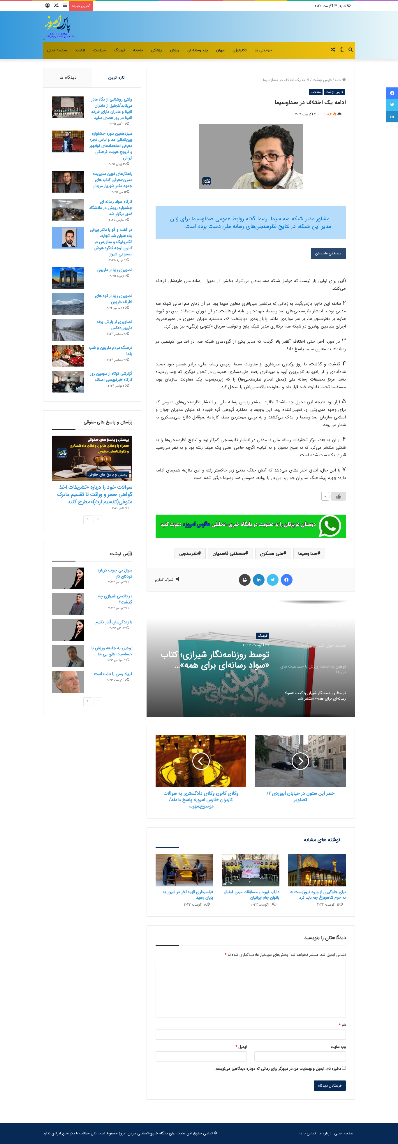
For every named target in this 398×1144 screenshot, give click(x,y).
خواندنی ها (263, 50)
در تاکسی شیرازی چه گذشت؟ (115, 599)
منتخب (316, 92)
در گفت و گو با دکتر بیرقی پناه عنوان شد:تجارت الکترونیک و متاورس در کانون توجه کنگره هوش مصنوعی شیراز (111, 241)
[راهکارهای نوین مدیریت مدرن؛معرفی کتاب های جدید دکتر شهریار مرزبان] (68, 182)
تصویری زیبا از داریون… (113, 270)
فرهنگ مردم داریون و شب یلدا (110, 350)
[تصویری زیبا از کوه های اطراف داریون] (68, 304)
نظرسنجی (188, 553)
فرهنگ (119, 50)
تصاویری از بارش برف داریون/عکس (114, 324)
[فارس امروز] (59, 27)
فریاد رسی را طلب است (113, 674)
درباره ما (325, 1133)
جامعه (138, 50)
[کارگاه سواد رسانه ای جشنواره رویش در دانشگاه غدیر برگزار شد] (68, 210)
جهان (220, 50)
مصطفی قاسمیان (328, 253)
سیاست (99, 50)
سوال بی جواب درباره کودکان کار (115, 573)
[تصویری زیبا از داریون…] (68, 278)
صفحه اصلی (57, 50)
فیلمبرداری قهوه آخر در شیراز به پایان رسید (188, 895)
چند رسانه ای (197, 50)
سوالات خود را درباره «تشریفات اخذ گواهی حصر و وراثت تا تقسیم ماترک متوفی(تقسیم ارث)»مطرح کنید (94, 494)
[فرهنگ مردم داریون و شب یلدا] (68, 356)
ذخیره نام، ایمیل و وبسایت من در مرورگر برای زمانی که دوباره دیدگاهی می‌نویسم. (277, 1069)
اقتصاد (80, 50)
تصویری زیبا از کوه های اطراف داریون (113, 299)
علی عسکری (271, 553)
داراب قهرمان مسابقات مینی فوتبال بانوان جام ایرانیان (251, 895)
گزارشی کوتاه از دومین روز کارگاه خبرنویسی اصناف (111, 376)
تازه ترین (116, 77)
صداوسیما (307, 553)
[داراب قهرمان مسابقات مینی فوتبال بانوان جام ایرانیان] (250, 870)
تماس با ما (308, 1133)
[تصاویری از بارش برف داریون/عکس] (68, 330)
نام (342, 1025)
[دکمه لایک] (338, 496)
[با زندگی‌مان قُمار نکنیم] (68, 630)
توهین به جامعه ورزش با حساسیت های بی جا (111, 651)
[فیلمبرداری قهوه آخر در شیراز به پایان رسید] (184, 870)
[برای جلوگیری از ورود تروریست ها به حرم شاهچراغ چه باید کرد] (317, 870)
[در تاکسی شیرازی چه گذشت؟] (68, 604)
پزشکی (156, 50)
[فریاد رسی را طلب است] (68, 682)
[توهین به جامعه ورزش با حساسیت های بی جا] (68, 656)
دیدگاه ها (67, 77)
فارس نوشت (322, 80)
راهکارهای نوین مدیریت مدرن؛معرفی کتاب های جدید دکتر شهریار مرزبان (112, 179)
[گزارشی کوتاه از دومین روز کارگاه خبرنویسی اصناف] (68, 382)
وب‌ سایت (338, 1047)
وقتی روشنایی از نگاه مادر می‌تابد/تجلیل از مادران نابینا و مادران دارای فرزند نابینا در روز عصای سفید (111, 108)
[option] (250, 659)
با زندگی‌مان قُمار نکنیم (114, 622)
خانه (338, 80)
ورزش (174, 50)
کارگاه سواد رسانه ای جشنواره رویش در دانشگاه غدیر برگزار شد (110, 207)
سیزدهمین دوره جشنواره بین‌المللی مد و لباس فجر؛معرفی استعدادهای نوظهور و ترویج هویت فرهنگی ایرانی (110, 145)
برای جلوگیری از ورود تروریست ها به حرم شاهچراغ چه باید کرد (318, 895)
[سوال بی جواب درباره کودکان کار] (68, 578)
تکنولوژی (239, 50)
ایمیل (241, 1047)
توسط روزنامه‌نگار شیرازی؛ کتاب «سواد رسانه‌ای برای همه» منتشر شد (215, 660)
